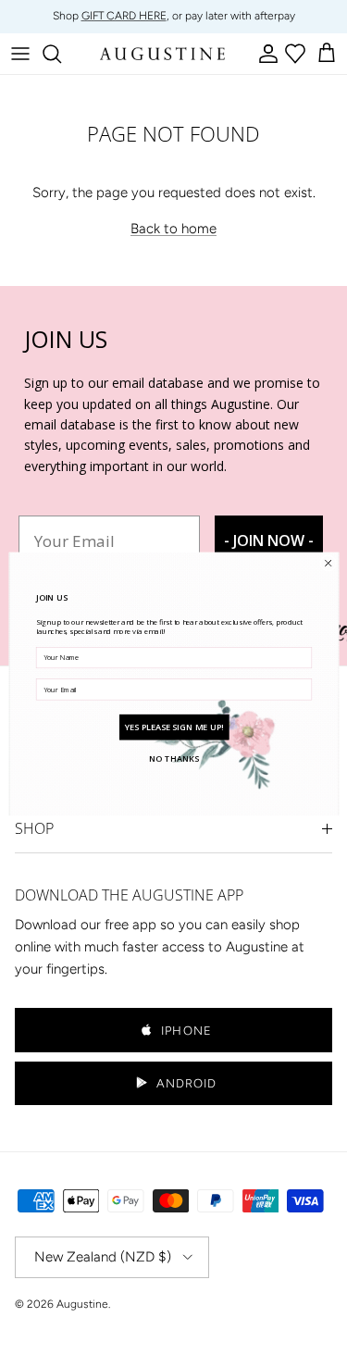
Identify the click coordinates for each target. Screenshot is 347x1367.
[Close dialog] (327, 562)
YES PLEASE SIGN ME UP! (173, 726)
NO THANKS (174, 758)
